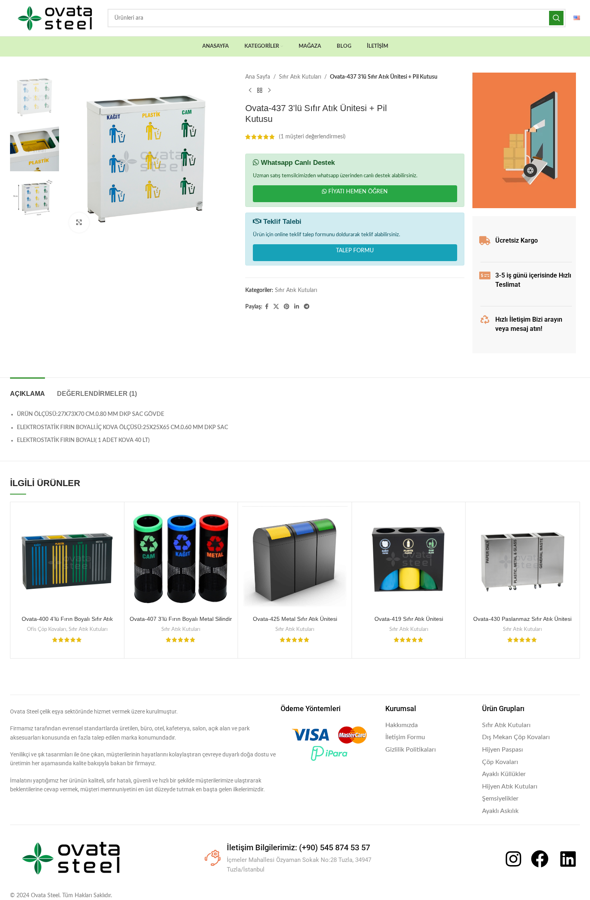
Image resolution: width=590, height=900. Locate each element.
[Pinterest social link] (286, 306)
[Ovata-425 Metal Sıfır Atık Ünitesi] (295, 559)
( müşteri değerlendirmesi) (312, 137)
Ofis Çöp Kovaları (46, 629)
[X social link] (276, 306)
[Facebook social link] (266, 306)
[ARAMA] (556, 18)
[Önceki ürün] (250, 90)
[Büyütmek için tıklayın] (79, 223)
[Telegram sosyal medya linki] (306, 306)
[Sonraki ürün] (269, 90)
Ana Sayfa (257, 77)
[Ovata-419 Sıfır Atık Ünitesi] (409, 559)
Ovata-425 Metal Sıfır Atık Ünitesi (295, 619)
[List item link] (429, 725)
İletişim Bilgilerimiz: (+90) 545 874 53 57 (298, 847)
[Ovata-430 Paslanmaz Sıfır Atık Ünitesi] (522, 559)
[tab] (27, 389)
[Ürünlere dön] (259, 90)
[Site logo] (55, 18)
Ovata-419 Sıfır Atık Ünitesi (408, 619)
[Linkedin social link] (296, 306)
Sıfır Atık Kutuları (300, 77)
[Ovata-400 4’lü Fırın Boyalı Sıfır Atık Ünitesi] (67, 559)
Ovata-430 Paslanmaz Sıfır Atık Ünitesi (522, 619)
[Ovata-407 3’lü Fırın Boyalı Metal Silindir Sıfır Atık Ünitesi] (181, 559)
